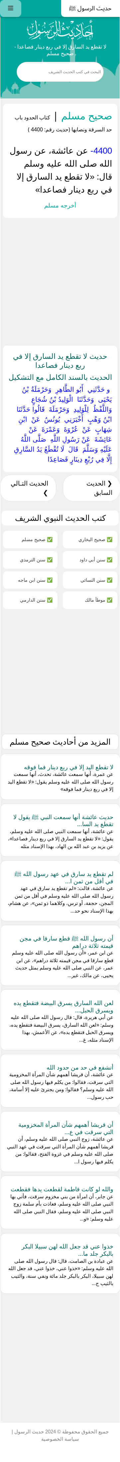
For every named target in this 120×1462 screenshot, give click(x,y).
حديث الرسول (28, 1431)
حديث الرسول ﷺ (90, 8)
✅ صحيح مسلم (37, 539)
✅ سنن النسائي (96, 580)
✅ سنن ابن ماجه (35, 580)
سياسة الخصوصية (60, 1439)
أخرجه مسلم (60, 205)
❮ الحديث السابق (99, 488)
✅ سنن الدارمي (36, 600)
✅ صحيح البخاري (95, 539)
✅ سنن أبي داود (95, 559)
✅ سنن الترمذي (36, 559)
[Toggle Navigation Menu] (10, 8)
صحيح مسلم (85, 115)
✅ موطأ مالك (98, 600)
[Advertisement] (60, 280)
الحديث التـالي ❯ (29, 488)
